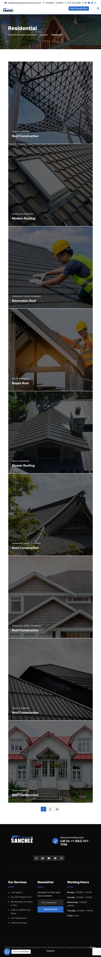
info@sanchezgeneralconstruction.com (24, 3)
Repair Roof (20, 383)
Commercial (17, 214)
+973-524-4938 (74, 3)
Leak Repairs (16, 892)
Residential (24, 131)
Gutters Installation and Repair (21, 912)
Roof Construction (25, 136)
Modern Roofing (23, 218)
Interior (15, 379)
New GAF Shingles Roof (21, 897)
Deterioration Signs (19, 923)
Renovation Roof (24, 301)
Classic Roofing (23, 465)
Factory (15, 131)
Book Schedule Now (78, 8)
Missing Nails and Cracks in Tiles (22, 903)
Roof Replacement (19, 918)
